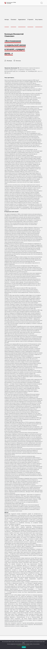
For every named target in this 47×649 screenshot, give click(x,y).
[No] (45, 644)
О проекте (30, 19)
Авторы (7, 19)
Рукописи (13, 19)
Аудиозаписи (22, 19)
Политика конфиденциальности (23, 645)
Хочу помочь (38, 19)
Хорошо (23, 647)
